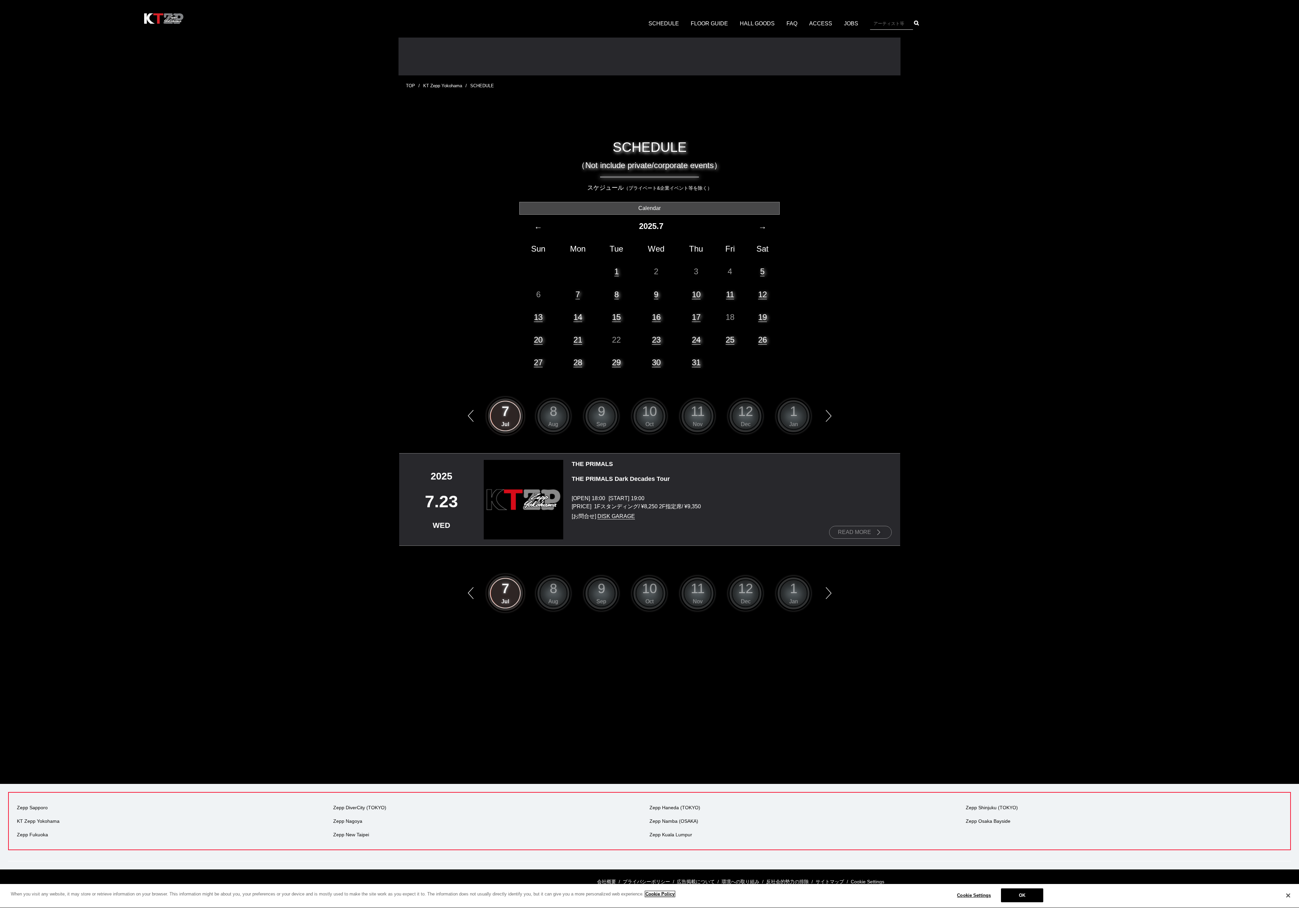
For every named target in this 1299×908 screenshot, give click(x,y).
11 (730, 294)
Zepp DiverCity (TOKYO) (359, 807)
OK (1022, 895)
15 (616, 317)
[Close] (1288, 895)
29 (616, 362)
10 (696, 294)
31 (696, 362)
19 (762, 317)
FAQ (792, 23)
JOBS (851, 23)
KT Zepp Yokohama (442, 85)
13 (538, 317)
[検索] (916, 23)
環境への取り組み (740, 881)
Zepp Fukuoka (32, 834)
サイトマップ (830, 881)
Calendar (649, 208)
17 (696, 317)
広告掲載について (696, 881)
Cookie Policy (660, 894)
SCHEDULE (663, 23)
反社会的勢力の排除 (787, 881)
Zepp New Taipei (351, 834)
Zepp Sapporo (32, 807)
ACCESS (820, 23)
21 (577, 339)
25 (730, 339)
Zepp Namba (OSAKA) (674, 821)
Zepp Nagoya (347, 821)
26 (762, 339)
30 (656, 362)
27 (538, 362)
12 (762, 294)
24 (696, 339)
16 (656, 317)
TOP (410, 85)
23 (656, 339)
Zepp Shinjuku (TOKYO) (992, 807)
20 (538, 339)
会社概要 (606, 881)
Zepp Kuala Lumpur (671, 834)
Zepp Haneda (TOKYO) (675, 807)
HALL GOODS (757, 23)
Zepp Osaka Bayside (988, 821)
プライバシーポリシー (646, 881)
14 (577, 317)
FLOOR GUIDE (709, 23)
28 (577, 362)
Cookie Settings (974, 895)
